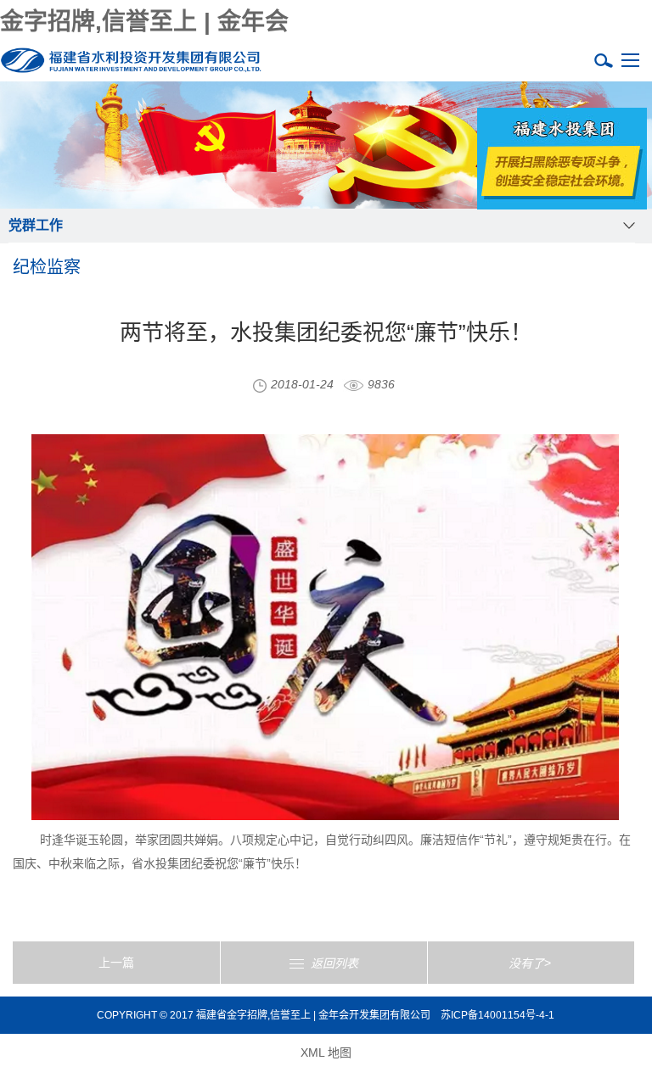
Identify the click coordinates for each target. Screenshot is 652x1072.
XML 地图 (326, 1052)
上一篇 (116, 962)
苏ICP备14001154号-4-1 (497, 1015)
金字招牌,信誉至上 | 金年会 (144, 21)
